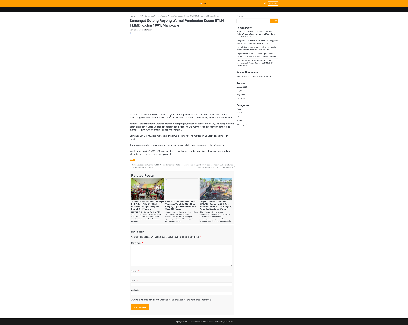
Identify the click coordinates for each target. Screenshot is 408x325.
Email (134, 280)
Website (135, 290)
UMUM (239, 120)
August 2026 (242, 87)
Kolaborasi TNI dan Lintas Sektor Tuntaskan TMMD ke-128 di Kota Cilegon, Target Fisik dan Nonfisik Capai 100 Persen (180, 205)
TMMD (132, 160)
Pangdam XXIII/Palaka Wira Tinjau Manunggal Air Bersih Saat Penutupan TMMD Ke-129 (257, 41)
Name (135, 271)
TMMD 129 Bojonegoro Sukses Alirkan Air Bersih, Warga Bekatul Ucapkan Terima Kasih (256, 48)
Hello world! (266, 76)
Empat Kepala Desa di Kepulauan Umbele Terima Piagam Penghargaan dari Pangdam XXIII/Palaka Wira (256, 34)
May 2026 (241, 94)
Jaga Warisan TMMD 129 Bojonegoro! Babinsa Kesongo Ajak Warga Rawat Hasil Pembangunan (257, 55)
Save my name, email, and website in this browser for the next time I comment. (172, 299)
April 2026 (241, 98)
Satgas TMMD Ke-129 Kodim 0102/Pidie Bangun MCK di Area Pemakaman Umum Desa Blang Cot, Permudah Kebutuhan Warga (216, 205)
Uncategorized (243, 124)
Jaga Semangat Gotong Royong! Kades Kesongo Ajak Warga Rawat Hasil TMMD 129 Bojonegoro (255, 63)
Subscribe (273, 3)
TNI (238, 117)
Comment (137, 243)
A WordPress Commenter (247, 76)
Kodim (239, 109)
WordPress (228, 322)
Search (240, 16)
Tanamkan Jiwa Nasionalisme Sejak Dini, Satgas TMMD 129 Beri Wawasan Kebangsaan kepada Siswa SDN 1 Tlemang (147, 205)
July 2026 (241, 91)
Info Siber (148, 30)
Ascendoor (209, 322)
